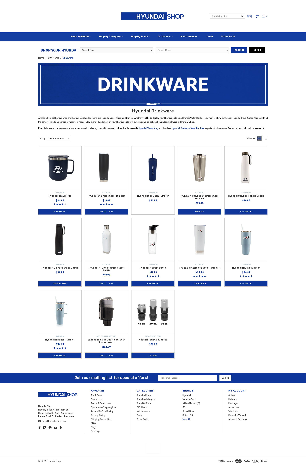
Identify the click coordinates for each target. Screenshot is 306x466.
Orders (231, 395)
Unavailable (60, 283)
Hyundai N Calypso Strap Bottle (60, 267)
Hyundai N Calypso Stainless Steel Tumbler (199, 197)
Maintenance (188, 36)
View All (186, 419)
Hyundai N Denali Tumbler (60, 339)
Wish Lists (233, 411)
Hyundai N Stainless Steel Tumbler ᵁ (199, 267)
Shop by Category (109, 36)
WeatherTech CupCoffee (153, 339)
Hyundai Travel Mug (148, 128)
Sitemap (95, 431)
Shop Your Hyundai (59, 50)
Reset (257, 50)
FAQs (93, 423)
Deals (210, 36)
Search (239, 50)
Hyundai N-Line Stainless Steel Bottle (106, 269)
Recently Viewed (237, 415)
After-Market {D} (191, 403)
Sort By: (42, 138)
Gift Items (164, 36)
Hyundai (186, 395)
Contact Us (96, 399)
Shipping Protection (101, 419)
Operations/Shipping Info (104, 407)
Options (199, 211)
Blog (93, 427)
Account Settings (237, 419)
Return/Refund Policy (102, 411)
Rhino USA (187, 415)
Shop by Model (80, 36)
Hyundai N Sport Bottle (153, 267)
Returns (232, 399)
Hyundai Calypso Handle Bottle (246, 196)
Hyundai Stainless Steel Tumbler (106, 196)
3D (183, 407)
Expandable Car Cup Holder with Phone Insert (106, 341)
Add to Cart (59, 211)
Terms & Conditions (101, 403)
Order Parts (228, 36)
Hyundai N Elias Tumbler (246, 267)
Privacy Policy (98, 415)
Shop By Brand (139, 36)
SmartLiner (188, 411)
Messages (233, 403)
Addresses (233, 407)
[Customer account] (265, 16)
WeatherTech (189, 399)
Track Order (96, 395)
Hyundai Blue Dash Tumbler (153, 196)
